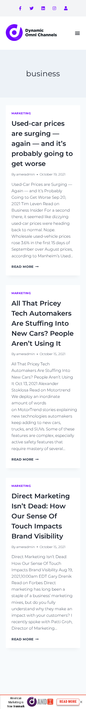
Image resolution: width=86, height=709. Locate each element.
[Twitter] (32, 8)
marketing (21, 113)
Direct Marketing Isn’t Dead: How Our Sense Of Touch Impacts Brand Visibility (40, 516)
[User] (65, 8)
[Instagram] (54, 8)
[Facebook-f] (20, 8)
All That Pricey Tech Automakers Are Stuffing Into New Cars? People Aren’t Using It (42, 323)
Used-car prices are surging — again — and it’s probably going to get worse (42, 143)
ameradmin (25, 174)
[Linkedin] (43, 8)
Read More (25, 267)
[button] (77, 33)
